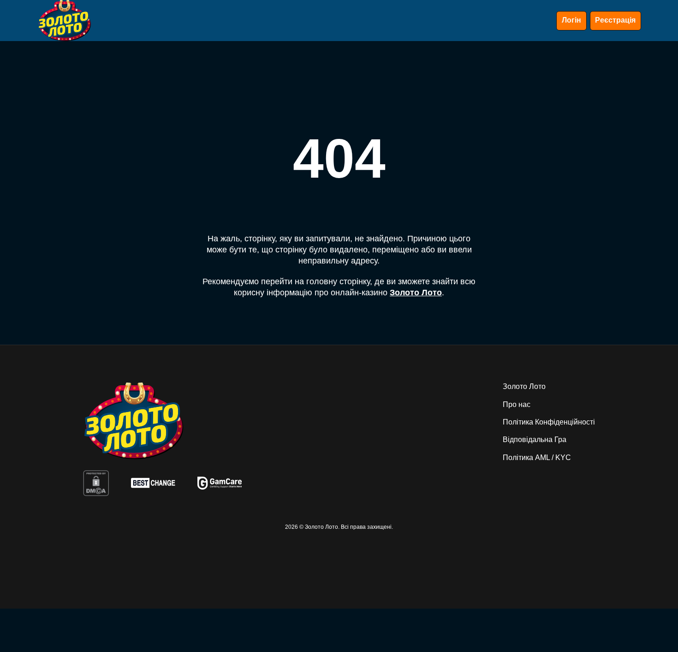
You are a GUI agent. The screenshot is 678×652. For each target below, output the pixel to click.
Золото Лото (416, 292)
